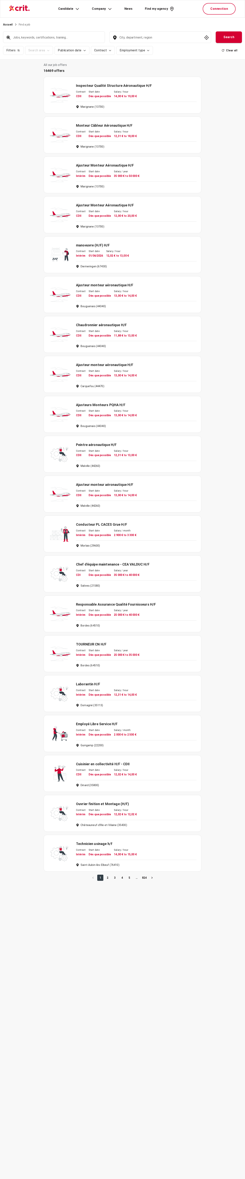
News (128, 9)
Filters (11, 50)
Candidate (66, 9)
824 (144, 877)
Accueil (8, 24)
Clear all (231, 50)
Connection (219, 9)
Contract (100, 50)
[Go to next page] (152, 878)
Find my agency (156, 9)
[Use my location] (206, 37)
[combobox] (160, 39)
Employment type (132, 50)
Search (228, 37)
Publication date (69, 50)
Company (99, 9)
